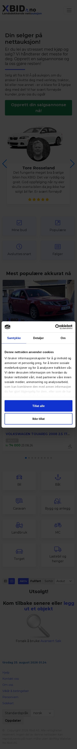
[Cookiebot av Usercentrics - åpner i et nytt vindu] (55, 327)
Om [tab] (63, 337)
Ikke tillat (38, 418)
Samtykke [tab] (14, 337)
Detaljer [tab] (38, 337)
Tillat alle (38, 405)
